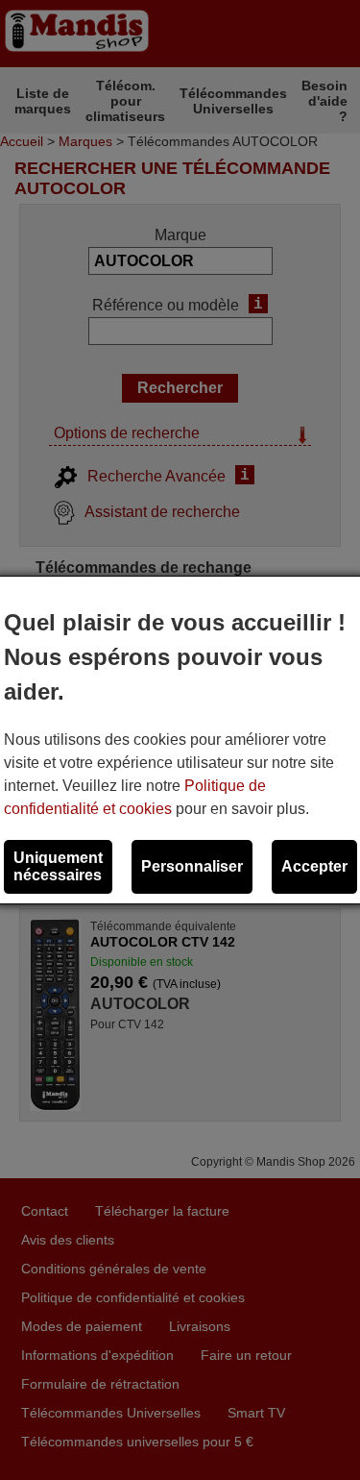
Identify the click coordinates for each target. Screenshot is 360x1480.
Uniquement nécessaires (58, 866)
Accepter (314, 866)
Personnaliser (192, 866)
